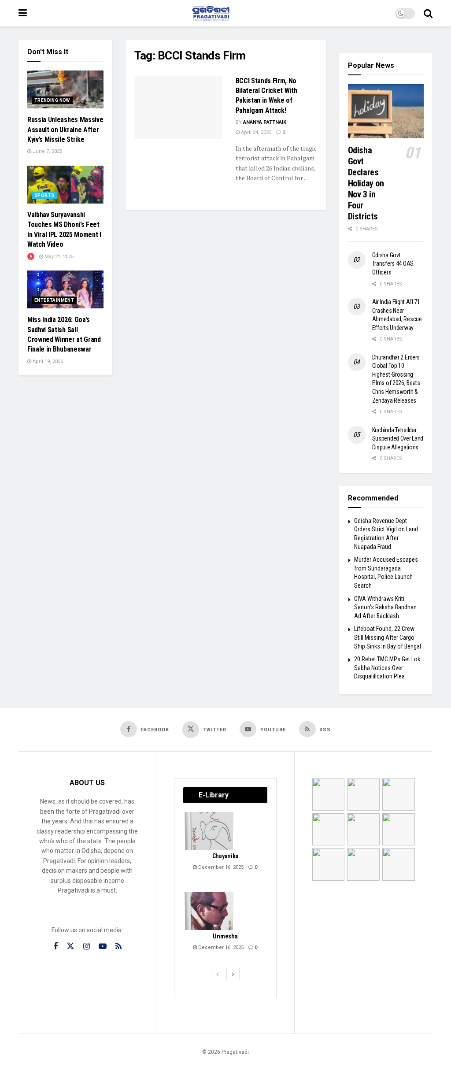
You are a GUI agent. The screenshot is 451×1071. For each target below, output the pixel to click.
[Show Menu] (22, 13)
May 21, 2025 (58, 256)
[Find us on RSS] (118, 946)
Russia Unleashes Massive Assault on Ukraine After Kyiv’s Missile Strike (65, 129)
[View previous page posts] (217, 974)
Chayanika (225, 856)
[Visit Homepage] (211, 13)
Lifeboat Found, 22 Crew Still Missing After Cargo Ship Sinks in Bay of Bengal (387, 637)
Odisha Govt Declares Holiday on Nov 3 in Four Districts (366, 183)
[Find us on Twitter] (70, 946)
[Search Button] (428, 13)
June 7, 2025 (46, 151)
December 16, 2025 (220, 867)
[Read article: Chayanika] (209, 831)
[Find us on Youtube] (103, 946)
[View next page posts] (233, 974)
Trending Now (52, 100)
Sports (44, 195)
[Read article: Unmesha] (209, 911)
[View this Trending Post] (30, 256)
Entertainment (54, 300)
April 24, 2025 (255, 132)
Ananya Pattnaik (264, 122)
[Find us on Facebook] (55, 946)
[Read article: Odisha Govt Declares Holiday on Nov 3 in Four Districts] (386, 111)
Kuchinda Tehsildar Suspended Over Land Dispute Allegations (398, 438)
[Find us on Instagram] (86, 946)
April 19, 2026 (47, 361)
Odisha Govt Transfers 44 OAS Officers (393, 264)
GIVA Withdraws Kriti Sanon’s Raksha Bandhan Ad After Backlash (385, 607)
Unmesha (225, 936)
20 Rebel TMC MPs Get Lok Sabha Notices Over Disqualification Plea (387, 668)
